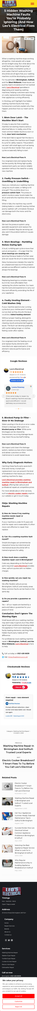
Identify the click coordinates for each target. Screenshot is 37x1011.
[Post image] (7, 784)
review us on (16, 380)
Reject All (18, 1007)
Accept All (18, 996)
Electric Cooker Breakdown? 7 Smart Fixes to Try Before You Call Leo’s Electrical (24, 784)
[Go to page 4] (21, 408)
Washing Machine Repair (21, 729)
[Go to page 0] (15, 408)
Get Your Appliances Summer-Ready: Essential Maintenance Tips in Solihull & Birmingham (25, 814)
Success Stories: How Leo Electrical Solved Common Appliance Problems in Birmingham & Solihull (24, 830)
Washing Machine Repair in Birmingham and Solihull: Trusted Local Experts (24, 799)
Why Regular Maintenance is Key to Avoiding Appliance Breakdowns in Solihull (24, 861)
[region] (18, 994)
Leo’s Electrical (13, 87)
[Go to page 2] (18, 408)
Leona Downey (18, 387)
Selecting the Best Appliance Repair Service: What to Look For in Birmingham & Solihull (25, 846)
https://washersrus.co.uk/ (18, 657)
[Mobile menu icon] (32, 4)
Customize (18, 1001)
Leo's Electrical (17, 369)
